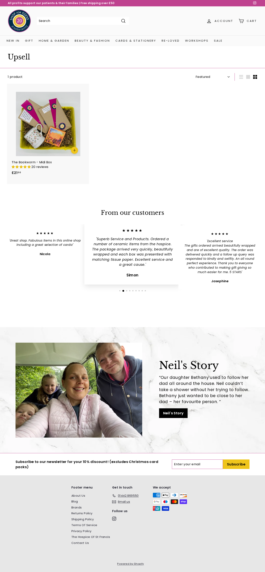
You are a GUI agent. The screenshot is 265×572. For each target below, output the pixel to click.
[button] (21, 167)
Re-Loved (171, 41)
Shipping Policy (82, 519)
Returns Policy (82, 513)
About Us (78, 496)
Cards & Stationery (135, 41)
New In (13, 41)
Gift (29, 41)
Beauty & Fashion (92, 41)
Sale (218, 41)
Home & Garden (54, 41)
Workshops (197, 41)
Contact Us (80, 543)
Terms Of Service (84, 525)
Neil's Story (173, 413)
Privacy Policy (81, 531)
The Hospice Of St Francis (90, 537)
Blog (74, 501)
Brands (76, 507)
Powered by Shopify (130, 564)
